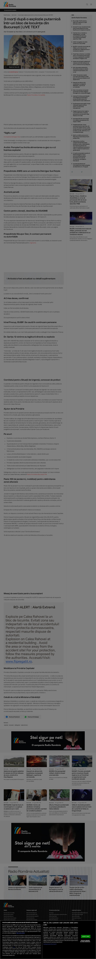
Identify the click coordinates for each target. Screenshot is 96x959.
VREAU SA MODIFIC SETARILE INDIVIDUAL (85, 941)
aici (14, 947)
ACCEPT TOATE (85, 936)
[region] (48, 939)
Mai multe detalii (20, 933)
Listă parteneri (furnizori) (49, 944)
